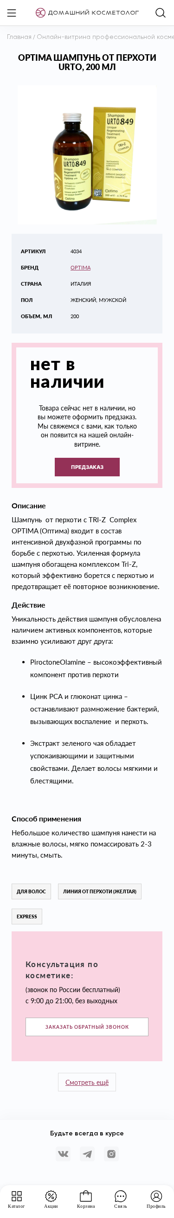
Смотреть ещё (87, 1082)
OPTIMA (80, 267)
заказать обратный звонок (87, 1027)
